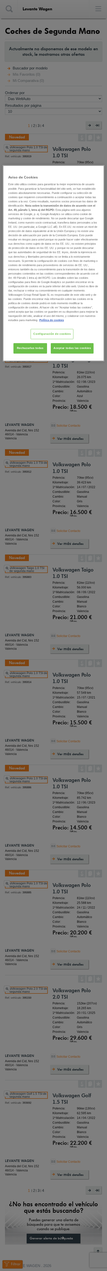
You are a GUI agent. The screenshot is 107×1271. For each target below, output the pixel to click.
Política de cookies (51, 320)
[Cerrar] (97, 171)
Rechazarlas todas (30, 348)
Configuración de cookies (52, 333)
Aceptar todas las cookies (72, 348)
